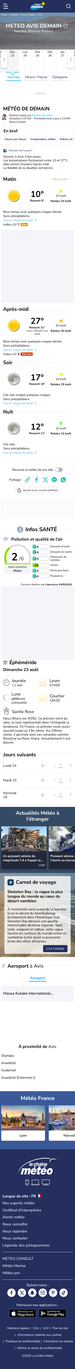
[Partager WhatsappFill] (63, 479)
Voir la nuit (60, 179)
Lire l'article (55, 948)
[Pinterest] (53, 1293)
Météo (4, 14)
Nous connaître (15, 1224)
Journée (13, 77)
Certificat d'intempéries (21, 1210)
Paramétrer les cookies (58, 1341)
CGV (46, 1328)
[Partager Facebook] (36, 479)
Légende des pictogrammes (26, 1245)
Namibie (14, 14)
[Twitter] (22, 1293)
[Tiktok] (63, 1293)
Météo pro (11, 1272)
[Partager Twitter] (45, 479)
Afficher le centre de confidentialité (39, 1348)
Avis (40, 14)
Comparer (60, 77)
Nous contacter (15, 1238)
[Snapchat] (32, 1293)
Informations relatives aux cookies (39, 1335)
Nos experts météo (18, 1203)
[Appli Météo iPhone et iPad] (22, 1313)
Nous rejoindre (14, 1231)
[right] (71, 59)
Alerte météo (13, 1217)
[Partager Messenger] (54, 479)
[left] (4, 59)
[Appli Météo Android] (52, 1313)
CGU (36, 1328)
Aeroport (37, 978)
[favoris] (65, 26)
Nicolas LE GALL (42, 115)
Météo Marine (14, 1265)
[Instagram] (43, 1293)
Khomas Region (28, 14)
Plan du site (60, 1328)
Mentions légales (18, 1328)
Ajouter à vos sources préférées (40, 490)
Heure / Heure (36, 77)
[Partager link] (27, 479)
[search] (68, 6)
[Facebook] (11, 1293)
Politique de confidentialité (23, 1341)
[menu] (6, 6)
